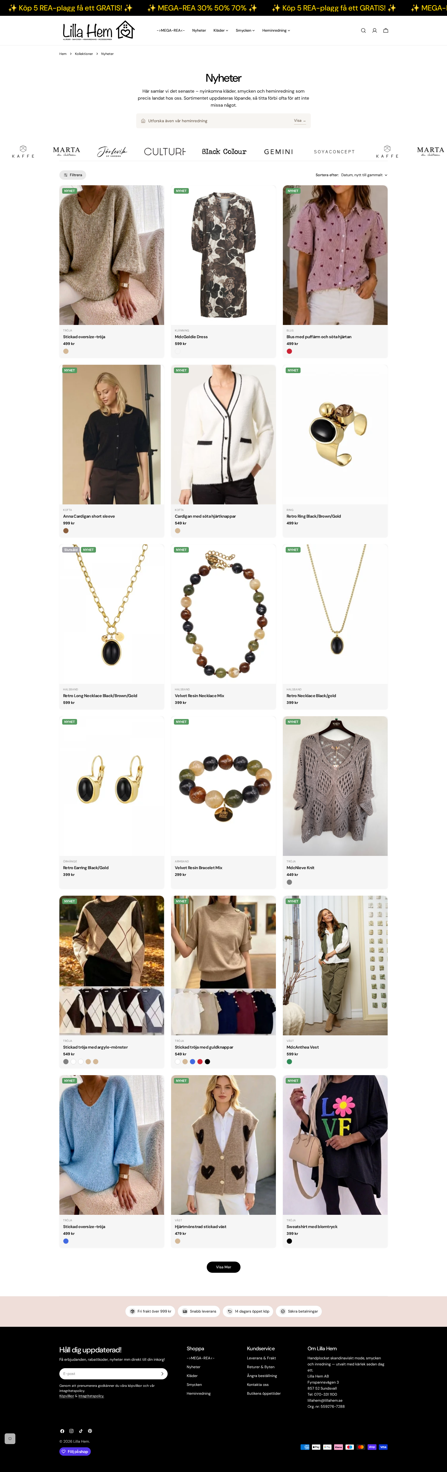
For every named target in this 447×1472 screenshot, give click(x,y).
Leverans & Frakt (261, 1358)
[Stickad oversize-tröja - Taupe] (66, 351)
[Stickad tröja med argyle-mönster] (111, 965)
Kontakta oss (258, 1384)
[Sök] (363, 30)
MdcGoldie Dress (191, 337)
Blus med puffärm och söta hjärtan (319, 337)
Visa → (300, 120)
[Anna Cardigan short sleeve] (111, 434)
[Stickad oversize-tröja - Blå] (66, 1241)
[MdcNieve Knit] (335, 786)
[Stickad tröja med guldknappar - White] (177, 1061)
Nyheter (193, 1366)
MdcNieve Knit (301, 868)
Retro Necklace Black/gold (311, 696)
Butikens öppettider (264, 1393)
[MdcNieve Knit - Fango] (289, 882)
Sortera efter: (327, 174)
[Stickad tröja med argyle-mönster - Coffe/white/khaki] (73, 1061)
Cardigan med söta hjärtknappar (205, 516)
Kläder (192, 1375)
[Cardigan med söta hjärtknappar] (223, 434)
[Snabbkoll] (157, 195)
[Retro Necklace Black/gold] (335, 614)
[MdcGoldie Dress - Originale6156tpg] (177, 351)
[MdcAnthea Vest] (335, 965)
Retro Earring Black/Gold (85, 868)
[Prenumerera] (162, 1374)
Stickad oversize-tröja (84, 337)
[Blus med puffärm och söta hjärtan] (335, 255)
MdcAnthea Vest (303, 1047)
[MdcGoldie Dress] (223, 255)
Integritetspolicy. (91, 1396)
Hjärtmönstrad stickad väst (200, 1226)
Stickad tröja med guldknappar (204, 1047)
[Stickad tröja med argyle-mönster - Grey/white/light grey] (66, 1061)
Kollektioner (84, 54)
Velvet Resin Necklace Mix (199, 696)
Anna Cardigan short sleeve (89, 516)
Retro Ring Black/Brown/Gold (314, 516)
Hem (63, 54)
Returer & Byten (260, 1366)
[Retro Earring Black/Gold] (111, 786)
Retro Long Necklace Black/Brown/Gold (100, 696)
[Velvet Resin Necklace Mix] (223, 614)
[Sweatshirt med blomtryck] (335, 1145)
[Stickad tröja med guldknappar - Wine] (200, 1061)
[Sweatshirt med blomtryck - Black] (289, 1241)
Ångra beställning (262, 1375)
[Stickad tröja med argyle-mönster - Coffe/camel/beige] (95, 1061)
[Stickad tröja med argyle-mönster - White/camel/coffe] (81, 1061)
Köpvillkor (66, 1396)
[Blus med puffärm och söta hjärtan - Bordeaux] (289, 351)
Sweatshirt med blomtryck (312, 1226)
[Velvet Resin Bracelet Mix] (223, 786)
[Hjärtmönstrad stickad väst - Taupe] (177, 1241)
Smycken (194, 1384)
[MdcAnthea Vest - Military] (289, 1061)
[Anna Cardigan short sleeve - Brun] (66, 530)
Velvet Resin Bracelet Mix (198, 868)
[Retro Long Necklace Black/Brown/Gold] (111, 614)
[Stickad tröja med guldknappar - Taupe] (185, 1061)
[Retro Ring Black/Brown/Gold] (335, 434)
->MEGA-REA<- (201, 1358)
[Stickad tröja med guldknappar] (223, 965)
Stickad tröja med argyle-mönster (95, 1047)
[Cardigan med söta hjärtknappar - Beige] (177, 530)
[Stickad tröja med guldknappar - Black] (207, 1061)
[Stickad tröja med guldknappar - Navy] (192, 1061)
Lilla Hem (81, 1441)
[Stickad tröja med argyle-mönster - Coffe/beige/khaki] (88, 1061)
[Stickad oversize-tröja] (111, 255)
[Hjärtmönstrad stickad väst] (223, 1145)
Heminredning (199, 1393)
